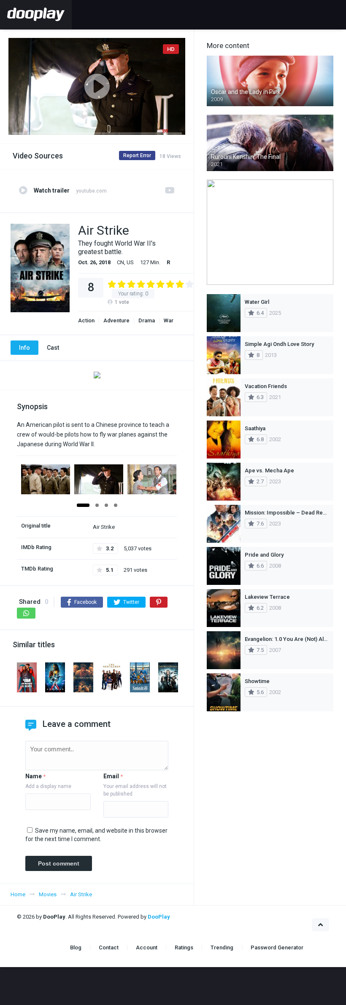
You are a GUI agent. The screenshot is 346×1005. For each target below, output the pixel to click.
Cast (53, 347)
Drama (146, 320)
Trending (222, 947)
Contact (109, 947)
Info (24, 347)
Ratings (184, 947)
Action (86, 320)
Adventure (116, 320)
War (168, 320)
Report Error (137, 155)
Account (146, 947)
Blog (75, 947)
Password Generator (277, 947)
